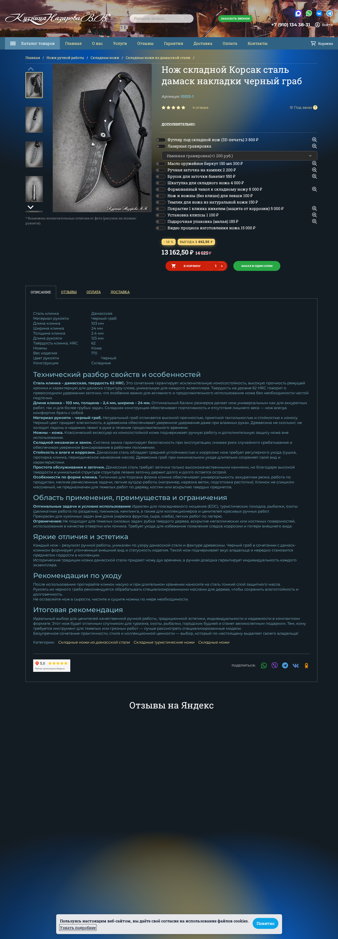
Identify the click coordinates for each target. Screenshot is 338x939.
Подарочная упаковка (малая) (203, 221)
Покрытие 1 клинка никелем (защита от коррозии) (226, 208)
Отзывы (145, 43)
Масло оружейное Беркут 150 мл (205, 163)
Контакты (258, 43)
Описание (41, 292)
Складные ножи (105, 57)
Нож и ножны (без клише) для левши (210, 195)
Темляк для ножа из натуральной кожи (213, 202)
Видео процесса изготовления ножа (211, 227)
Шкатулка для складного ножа (206, 182)
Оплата (230, 43)
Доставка (202, 43)
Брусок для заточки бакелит (201, 176)
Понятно (265, 923)
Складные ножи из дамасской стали (158, 57)
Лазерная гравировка (189, 146)
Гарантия (173, 43)
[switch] (161, 140)
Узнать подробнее (78, 927)
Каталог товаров (38, 43)
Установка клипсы (193, 214)
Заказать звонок (235, 18)
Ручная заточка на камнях (202, 169)
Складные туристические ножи (164, 642)
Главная (73, 43)
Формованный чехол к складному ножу (215, 189)
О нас (97, 43)
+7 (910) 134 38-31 (290, 25)
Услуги (120, 43)
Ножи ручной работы (65, 57)
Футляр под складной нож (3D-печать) (213, 139)
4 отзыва (200, 107)
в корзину (192, 266)
